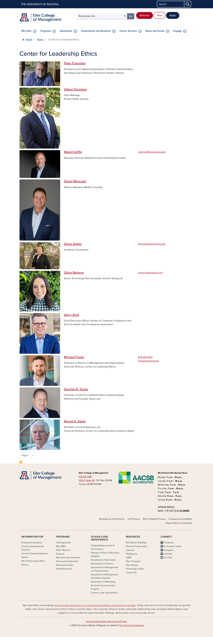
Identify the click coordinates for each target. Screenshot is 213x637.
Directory (145, 15)
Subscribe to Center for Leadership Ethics (20, 462)
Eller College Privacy (154, 519)
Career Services (128, 31)
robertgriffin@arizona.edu (152, 152)
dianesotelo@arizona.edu (152, 244)
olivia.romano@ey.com (150, 272)
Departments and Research (96, 31)
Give (159, 15)
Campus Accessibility (180, 519)
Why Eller (26, 31)
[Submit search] (187, 4)
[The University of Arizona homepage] (40, 4)
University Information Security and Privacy (106, 621)
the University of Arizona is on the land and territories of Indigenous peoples (95, 605)
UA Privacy (134, 519)
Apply (172, 15)
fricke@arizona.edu (148, 360)
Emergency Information (112, 519)
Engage (177, 31)
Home (29, 39)
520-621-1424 (145, 357)
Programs (46, 31)
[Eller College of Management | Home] (47, 17)
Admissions (66, 31)
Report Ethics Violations (179, 523)
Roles (40, 39)
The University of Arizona (131, 625)
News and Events (155, 31)
